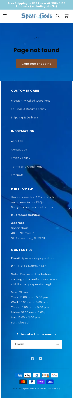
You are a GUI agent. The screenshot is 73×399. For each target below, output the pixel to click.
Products (17, 175)
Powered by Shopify (48, 388)
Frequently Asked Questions (30, 101)
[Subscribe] (58, 344)
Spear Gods (30, 388)
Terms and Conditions (26, 166)
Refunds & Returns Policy (28, 109)
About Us (17, 141)
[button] (5, 16)
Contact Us (19, 149)
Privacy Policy (20, 158)
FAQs (40, 202)
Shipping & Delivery (24, 117)
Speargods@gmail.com (39, 258)
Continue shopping (36, 64)
